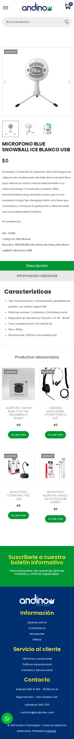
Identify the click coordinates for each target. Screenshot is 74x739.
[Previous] (4, 81)
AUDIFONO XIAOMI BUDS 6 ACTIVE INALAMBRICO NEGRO (18, 413)
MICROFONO (22, 244)
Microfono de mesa (43, 244)
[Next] (69, 81)
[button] (7, 718)
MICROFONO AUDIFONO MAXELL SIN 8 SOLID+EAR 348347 (55, 497)
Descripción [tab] (37, 265)
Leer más (20, 434)
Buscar (66, 22)
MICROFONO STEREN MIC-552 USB (18, 495)
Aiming (51, 731)
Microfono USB (23, 250)
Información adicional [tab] (37, 275)
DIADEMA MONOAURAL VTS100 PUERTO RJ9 (55, 413)
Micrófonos (23, 239)
